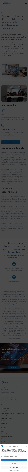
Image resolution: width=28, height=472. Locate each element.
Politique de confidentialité (14, 470)
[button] (26, 446)
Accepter (14, 460)
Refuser (14, 463)
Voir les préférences (14, 467)
